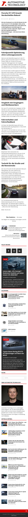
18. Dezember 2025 (12, 436)
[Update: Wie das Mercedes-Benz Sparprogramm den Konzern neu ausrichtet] (4, 442)
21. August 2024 (12, 331)
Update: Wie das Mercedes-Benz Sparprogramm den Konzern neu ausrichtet (16, 442)
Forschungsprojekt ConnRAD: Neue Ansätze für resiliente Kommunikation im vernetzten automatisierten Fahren (17, 296)
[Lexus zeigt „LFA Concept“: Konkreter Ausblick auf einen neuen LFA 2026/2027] (14, 263)
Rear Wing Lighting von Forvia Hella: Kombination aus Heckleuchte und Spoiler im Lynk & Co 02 (17, 314)
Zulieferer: (4, 290)
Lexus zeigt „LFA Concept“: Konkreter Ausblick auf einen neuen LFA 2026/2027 (13, 273)
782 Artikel (19, 217)
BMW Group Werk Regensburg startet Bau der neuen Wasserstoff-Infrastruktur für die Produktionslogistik (17, 466)
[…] (19, 286)
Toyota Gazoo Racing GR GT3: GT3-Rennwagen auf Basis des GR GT (13, 353)
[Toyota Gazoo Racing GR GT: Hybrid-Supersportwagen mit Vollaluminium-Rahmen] (4, 493)
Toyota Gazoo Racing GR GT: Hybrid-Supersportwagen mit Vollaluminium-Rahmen (17, 493)
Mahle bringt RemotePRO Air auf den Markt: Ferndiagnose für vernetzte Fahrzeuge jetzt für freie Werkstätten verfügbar (17, 476)
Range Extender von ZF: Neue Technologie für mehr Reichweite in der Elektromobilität (17, 322)
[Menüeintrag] (8, 251)
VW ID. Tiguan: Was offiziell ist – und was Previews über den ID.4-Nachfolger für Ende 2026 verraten (17, 424)
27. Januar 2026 (12, 426)
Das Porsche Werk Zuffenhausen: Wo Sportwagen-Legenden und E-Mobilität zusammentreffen (17, 450)
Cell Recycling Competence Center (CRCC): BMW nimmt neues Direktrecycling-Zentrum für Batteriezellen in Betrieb (16, 433)
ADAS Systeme (12, 329)
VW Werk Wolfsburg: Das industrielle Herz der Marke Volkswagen (17, 458)
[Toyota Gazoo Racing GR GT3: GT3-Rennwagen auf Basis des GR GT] (14, 343)
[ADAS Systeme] (4, 331)
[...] (16, 368)
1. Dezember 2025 (12, 299)
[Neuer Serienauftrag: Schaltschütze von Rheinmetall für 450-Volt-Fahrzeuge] (4, 305)
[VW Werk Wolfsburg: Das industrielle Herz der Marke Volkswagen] (4, 459)
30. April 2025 (5, 19)
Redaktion (12, 19)
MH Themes (14, 515)
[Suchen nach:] (14, 378)
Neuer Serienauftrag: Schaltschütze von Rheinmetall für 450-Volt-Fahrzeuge (17, 305)
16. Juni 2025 (11, 316)
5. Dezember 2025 (12, 470)
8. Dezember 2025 (12, 444)
